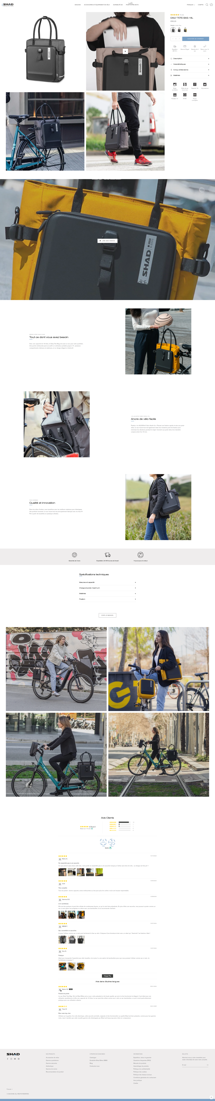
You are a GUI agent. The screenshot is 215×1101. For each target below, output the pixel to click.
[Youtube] (15, 1059)
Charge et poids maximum (89, 588)
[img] (62, 856)
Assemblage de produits (141, 1066)
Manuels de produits (139, 1063)
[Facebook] (7, 1059)
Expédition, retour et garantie (142, 1057)
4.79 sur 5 (92, 826)
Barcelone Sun (185, 30)
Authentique (49, 1066)
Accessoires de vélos (52, 1057)
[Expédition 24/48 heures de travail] (107, 555)
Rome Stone (179, 30)
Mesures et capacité (86, 582)
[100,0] (103, 842)
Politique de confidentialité (141, 1069)
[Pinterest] (18, 1059)
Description (177, 58)
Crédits (135, 1083)
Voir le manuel (107, 615)
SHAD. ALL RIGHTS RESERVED (20, 1094)
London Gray (173, 30)
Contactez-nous (94, 1066)
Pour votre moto (132, 4)
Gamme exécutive (51, 1063)
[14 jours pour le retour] (140, 555)
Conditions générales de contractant (144, 1077)
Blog (91, 1063)
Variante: (175, 25)
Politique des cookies (140, 1072)
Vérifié (107, 848)
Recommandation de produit (54, 1072)
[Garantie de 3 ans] (74, 555)
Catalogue (93, 1057)
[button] (174, 15)
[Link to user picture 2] (72, 872)
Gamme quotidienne (52, 1060)
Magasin (78, 4)
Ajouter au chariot (196, 38)
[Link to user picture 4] (90, 872)
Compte (200, 4)
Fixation (82, 599)
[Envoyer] (207, 1065)
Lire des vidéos (108, 240)
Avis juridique (137, 1080)
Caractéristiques (179, 64)
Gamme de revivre (51, 1069)
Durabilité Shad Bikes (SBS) (98, 1060)
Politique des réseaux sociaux (142, 1074)
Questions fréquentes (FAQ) (142, 1060)
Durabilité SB (118, 4)
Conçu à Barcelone (180, 70)
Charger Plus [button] (107, 976)
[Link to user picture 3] (81, 872)
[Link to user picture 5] (99, 872)
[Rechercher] (207, 5)
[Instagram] (11, 1059)
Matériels (176, 75)
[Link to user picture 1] (62, 872)
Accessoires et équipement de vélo (97, 4)
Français (190, 4)
